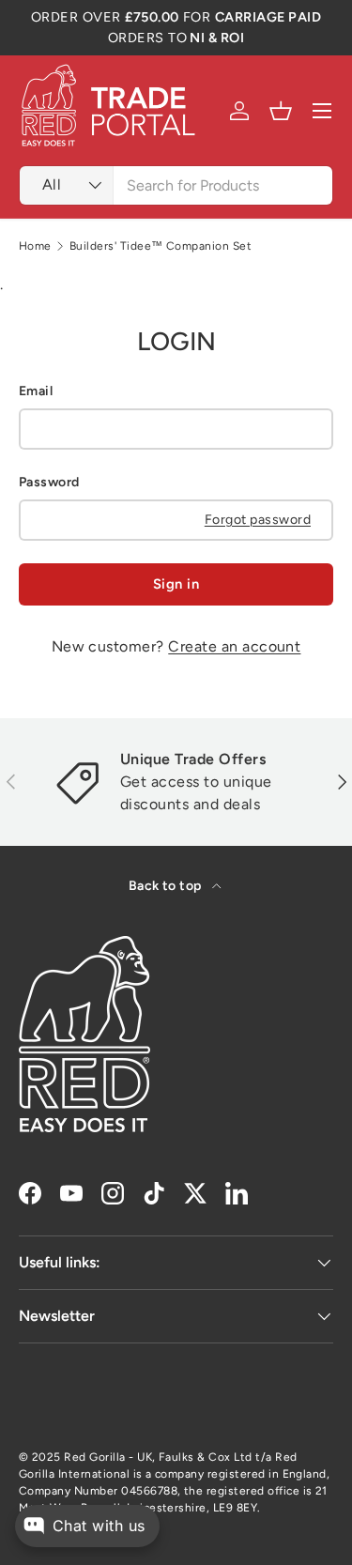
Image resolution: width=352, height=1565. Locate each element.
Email (36, 391)
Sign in (176, 583)
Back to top (167, 886)
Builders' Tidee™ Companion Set (160, 246)
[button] (280, 110)
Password (49, 482)
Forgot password (258, 520)
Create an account (234, 646)
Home (35, 246)
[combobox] (176, 185)
